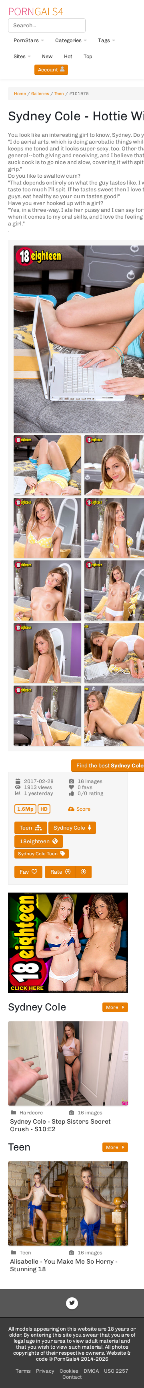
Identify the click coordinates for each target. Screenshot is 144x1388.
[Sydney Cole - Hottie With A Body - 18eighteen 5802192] (47, 528)
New (47, 56)
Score (83, 809)
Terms (23, 1371)
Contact (72, 1377)
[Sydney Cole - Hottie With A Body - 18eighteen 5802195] (47, 590)
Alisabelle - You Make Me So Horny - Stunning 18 (64, 1265)
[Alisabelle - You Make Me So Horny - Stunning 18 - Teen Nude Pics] (68, 1203)
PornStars (26, 40)
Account (48, 70)
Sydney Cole (69, 827)
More (113, 1007)
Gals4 (35, 11)
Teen (59, 93)
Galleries (40, 93)
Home (20, 93)
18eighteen (35, 841)
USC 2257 (116, 1371)
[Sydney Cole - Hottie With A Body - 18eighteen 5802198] (47, 653)
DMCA (91, 1371)
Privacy (45, 1371)
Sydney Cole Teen (38, 853)
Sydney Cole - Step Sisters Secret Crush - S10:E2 (60, 1125)
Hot (68, 56)
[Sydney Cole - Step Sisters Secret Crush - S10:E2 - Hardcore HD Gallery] (68, 1063)
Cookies (69, 1371)
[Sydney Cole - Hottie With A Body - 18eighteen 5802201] (47, 716)
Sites (20, 56)
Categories (68, 40)
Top (88, 56)
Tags (104, 40)
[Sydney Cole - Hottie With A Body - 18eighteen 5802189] (47, 465)
